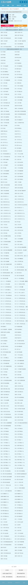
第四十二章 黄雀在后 (19, 108)
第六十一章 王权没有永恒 (6, 414)
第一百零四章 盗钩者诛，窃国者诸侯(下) (9, 272)
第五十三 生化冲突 (4, 403)
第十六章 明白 (17, 71)
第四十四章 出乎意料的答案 (20, 111)
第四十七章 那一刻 (18, 32)
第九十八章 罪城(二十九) (20, 465)
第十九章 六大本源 (4, 77)
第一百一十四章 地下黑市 (20, 284)
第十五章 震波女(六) (19, 510)
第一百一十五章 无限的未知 (6, 490)
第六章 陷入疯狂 (18, 57)
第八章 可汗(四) (4, 136)
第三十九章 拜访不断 (5, 105)
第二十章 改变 (3, 354)
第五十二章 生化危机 (19, 400)
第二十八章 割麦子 (4, 165)
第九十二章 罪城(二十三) (20, 456)
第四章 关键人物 (4, 131)
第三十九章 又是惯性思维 (20, 380)
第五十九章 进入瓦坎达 (5, 411)
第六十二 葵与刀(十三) (19, 210)
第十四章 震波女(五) (5, 510)
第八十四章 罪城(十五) (19, 445)
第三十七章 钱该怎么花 (5, 102)
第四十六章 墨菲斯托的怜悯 (20, 114)
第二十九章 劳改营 (4, 91)
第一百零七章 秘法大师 (5, 275)
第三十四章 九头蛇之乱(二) (6, 539)
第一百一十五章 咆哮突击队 (6, 286)
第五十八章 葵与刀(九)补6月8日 (21, 204)
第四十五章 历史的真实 (5, 114)
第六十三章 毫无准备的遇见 (6, 417)
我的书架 (10, 582)
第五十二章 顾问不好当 (19, 122)
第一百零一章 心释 (4, 267)
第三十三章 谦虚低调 (19, 170)
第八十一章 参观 (4, 238)
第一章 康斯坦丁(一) (19, 490)
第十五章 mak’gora (18, 145)
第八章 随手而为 (4, 337)
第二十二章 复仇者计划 (5, 156)
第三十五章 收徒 (18, 374)
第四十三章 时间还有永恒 (6, 38)
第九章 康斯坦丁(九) (19, 502)
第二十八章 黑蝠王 (4, 530)
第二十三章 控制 (4, 83)
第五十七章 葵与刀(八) (5, 204)
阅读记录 (19, 5)
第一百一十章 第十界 (19, 482)
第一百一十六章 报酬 (19, 286)
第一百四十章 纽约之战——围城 (21, 320)
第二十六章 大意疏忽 (19, 85)
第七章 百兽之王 (18, 335)
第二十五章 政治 (4, 85)
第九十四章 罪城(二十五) (20, 459)
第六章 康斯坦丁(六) (5, 499)
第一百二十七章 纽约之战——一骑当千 (8, 303)
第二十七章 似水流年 (19, 162)
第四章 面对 (17, 54)
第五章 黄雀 (3, 57)
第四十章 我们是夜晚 (5, 383)
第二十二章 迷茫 (4, 522)
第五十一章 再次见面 (5, 122)
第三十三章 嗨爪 (4, 97)
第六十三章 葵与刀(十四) (6, 213)
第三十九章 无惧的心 (19, 179)
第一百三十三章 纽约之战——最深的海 (8, 312)
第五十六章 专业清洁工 (19, 405)
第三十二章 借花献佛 (5, 170)
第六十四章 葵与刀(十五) (20, 213)
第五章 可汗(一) (18, 131)
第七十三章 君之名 (4, 227)
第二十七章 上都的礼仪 (19, 363)
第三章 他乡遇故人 (18, 329)
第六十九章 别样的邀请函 (6, 425)
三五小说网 (6, 2)
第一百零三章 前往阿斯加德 (6, 473)
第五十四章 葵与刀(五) (5, 202)
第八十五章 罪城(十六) (5, 448)
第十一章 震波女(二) (19, 505)
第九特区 (21, 570)
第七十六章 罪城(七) (19, 434)
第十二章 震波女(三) (5, 507)
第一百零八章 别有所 (19, 479)
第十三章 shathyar (4, 68)
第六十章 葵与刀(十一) (19, 207)
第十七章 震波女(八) (19, 513)
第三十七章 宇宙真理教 (19, 46)
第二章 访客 (17, 51)
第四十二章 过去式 (4, 386)
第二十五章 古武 (18, 159)
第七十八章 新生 (18, 233)
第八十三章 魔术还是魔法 (6, 241)
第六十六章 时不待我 (19, 420)
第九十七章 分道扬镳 (5, 261)
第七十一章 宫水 (4, 224)
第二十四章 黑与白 (4, 524)
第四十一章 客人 (4, 108)
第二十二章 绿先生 (18, 80)
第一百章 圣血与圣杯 (19, 468)
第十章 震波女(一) (4, 505)
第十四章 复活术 (18, 68)
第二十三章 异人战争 (19, 522)
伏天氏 (7, 570)
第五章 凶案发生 (18, 332)
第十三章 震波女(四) (19, 507)
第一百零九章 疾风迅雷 (5, 482)
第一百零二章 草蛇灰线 (19, 267)
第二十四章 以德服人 (5, 159)
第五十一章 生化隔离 (5, 400)
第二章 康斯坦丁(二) (5, 493)
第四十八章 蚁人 (18, 117)
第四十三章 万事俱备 (5, 111)
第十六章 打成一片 (4, 349)
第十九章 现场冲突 (18, 151)
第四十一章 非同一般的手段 (20, 41)
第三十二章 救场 (4, 371)
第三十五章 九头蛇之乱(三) (20, 539)
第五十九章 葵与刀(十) (5, 207)
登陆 (21, 2)
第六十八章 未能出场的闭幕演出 (21, 422)
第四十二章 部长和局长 (5, 185)
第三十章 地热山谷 (18, 91)
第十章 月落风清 (4, 340)
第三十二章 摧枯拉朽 (5, 536)
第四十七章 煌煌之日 (19, 391)
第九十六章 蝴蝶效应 (19, 258)
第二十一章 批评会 (18, 519)
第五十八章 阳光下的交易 (20, 408)
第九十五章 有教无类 (5, 258)
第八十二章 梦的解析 (19, 238)
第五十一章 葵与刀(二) (19, 196)
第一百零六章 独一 (18, 272)
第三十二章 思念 (18, 94)
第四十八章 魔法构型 (5, 193)
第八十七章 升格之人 (5, 247)
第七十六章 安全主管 (19, 230)
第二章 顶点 (3, 128)
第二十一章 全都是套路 (5, 80)
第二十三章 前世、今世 (19, 156)
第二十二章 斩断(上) (5, 357)
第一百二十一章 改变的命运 (6, 295)
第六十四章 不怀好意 (19, 417)
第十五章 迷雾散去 (4, 71)
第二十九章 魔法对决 (19, 366)
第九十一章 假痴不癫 (5, 252)
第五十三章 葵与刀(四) (19, 199)
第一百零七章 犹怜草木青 (6, 479)
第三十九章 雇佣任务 (19, 43)
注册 (26, 2)
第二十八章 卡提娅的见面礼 (6, 366)
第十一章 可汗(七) (18, 139)
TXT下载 (25, 16)
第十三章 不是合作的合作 (20, 343)
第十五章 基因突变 (18, 346)
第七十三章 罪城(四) (5, 431)
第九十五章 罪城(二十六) (6, 462)
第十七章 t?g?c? (18, 349)
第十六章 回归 (3, 148)
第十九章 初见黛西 (18, 352)
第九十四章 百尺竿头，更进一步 (21, 255)
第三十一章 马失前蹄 (19, 533)
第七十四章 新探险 (18, 227)
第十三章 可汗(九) (18, 142)
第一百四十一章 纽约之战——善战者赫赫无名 (10, 323)
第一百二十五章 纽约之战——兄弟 (7, 301)
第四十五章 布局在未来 (19, 388)
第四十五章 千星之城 (19, 35)
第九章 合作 (3, 63)
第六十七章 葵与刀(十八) (6, 218)
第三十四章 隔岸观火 (5, 173)
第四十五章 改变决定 (19, 187)
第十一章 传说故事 (4, 66)
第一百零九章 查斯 (4, 278)
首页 (3, 582)
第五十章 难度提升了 (19, 119)
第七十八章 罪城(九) (19, 437)
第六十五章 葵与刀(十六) (6, 216)
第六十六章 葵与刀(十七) (20, 216)
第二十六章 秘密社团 (5, 363)
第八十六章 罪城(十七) (19, 448)
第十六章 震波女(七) (5, 513)
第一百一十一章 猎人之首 (6, 485)
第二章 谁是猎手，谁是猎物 (6, 329)
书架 (25, 5)
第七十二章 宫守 (18, 224)
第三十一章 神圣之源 (5, 94)
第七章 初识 (3, 60)
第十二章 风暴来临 (18, 66)
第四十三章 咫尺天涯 (19, 386)
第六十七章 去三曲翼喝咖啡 (6, 422)
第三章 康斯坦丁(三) (19, 493)
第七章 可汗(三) (18, 134)
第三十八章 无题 (18, 102)
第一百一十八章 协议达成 (20, 289)
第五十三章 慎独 (4, 125)
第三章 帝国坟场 (18, 128)
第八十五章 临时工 (4, 244)
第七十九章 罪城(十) (5, 439)
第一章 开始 (17, 125)
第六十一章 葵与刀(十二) (6, 210)
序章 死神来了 (3, 326)
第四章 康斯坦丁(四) (5, 496)
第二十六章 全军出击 (5, 527)
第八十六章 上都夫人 (19, 244)
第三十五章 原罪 (4, 100)
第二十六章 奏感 (4, 162)
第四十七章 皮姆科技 (5, 117)
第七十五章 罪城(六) (5, 434)
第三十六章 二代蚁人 (5, 377)
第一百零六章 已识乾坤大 (20, 476)
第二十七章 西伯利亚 (5, 88)
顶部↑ (24, 582)
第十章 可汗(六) (4, 139)
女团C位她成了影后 (7, 573)
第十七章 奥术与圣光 (5, 74)
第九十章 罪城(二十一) (19, 454)
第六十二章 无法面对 (19, 414)
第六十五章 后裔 (4, 420)
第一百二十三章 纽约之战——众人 (7, 298)
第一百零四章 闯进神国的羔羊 (21, 473)
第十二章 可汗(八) (4, 142)
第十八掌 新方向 (4, 151)
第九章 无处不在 (18, 337)
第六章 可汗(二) (4, 134)
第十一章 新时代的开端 (19, 340)
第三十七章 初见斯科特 (19, 377)
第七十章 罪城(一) (18, 425)
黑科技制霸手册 (21, 573)
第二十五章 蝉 (17, 524)
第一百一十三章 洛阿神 (5, 284)
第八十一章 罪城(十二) (5, 442)
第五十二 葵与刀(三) (5, 199)
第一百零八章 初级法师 (19, 275)
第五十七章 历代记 (4, 408)
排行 (3, 5)
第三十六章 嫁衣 (4, 176)
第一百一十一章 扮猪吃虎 (6, 281)
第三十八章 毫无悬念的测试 (6, 380)
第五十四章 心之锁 (18, 403)
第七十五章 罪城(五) (19, 431)
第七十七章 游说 (4, 233)
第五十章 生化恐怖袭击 (19, 397)
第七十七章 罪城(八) (5, 437)
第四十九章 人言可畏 (19, 193)
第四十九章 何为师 (4, 397)
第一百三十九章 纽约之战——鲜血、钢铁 (9, 320)
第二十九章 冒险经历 (19, 165)
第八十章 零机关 (18, 235)
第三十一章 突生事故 (19, 168)
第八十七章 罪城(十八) (5, 451)
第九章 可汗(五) (18, 136)
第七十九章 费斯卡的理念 (6, 235)
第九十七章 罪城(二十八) (6, 465)
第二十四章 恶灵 (18, 83)
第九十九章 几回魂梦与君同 (6, 264)
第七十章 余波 (17, 221)
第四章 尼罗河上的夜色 (5, 332)
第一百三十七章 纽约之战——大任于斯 (8, 318)
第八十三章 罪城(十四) (5, 445)
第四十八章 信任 (4, 32)
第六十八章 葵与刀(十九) (20, 218)
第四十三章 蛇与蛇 (18, 185)
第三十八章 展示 (4, 179)
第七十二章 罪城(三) (19, 428)
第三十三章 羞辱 (18, 371)
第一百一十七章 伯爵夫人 (6, 289)
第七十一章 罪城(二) (5, 428)
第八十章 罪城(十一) (19, 439)
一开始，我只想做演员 (7, 576)
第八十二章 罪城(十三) (19, 442)
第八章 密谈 (17, 60)
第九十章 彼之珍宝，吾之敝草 (21, 250)
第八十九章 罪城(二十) (5, 454)
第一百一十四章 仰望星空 (20, 488)
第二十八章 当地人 (18, 88)
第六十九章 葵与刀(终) (5, 221)
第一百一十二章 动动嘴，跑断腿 (21, 281)
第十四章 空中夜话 (4, 346)
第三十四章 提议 (4, 374)
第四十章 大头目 (4, 182)
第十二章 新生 (3, 343)
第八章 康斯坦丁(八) (5, 502)
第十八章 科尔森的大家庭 (6, 352)
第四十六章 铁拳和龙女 (5, 391)
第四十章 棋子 (3, 43)
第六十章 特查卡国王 (19, 411)
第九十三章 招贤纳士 (5, 255)
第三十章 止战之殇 (4, 533)
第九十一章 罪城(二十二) (6, 456)
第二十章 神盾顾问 (18, 77)
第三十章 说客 (3, 168)
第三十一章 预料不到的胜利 (20, 369)
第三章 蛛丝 (3, 54)
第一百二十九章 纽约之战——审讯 (7, 306)
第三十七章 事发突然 (19, 176)
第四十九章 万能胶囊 (5, 119)
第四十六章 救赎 (4, 35)
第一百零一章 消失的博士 (6, 471)
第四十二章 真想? (4, 41)
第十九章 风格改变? (19, 516)
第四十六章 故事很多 (5, 190)
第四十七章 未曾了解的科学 (20, 190)
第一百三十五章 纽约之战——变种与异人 (9, 315)
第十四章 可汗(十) (4, 145)
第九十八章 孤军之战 (19, 261)
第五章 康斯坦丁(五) (19, 496)
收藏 (8, 5)
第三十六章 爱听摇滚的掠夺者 (7, 541)
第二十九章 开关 (18, 530)
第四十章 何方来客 (18, 105)
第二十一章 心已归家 (19, 153)
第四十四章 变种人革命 (5, 388)
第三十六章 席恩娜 (18, 100)
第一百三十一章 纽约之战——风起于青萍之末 (10, 309)
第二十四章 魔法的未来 (5, 360)
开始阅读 (7, 25)
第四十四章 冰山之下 (5, 187)
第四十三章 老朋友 (18, 38)
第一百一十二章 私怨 (19, 485)
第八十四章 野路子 (18, 241)
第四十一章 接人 (18, 383)
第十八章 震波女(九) (5, 516)
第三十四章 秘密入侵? (19, 97)
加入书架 (20, 25)
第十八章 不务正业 (18, 74)
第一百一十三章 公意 (5, 488)
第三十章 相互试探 (4, 369)
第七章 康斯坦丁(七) (19, 499)
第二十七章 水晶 (18, 527)
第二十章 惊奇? (4, 519)
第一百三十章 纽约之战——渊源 (21, 306)
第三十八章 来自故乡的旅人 (6, 46)
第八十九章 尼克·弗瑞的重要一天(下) (8, 250)
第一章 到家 (3, 51)
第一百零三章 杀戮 (4, 269)
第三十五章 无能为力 (19, 173)
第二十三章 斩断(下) (19, 357)
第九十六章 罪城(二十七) (20, 462)
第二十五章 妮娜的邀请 (19, 360)
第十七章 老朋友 (18, 148)
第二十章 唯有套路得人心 (6, 153)
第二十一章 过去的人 (19, 354)
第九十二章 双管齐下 (19, 252)
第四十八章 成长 (18, 394)
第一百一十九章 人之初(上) (6, 292)
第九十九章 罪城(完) (5, 468)
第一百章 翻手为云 (18, 264)
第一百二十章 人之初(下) (20, 292)
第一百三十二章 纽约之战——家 (21, 309)
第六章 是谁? (3, 335)
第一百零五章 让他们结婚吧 (6, 476)
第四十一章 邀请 (18, 182)
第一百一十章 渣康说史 (19, 278)
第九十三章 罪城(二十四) (6, 459)
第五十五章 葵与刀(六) (19, 202)
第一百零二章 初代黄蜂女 (20, 471)
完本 (13, 5)
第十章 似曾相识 (18, 63)
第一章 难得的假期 (18, 326)
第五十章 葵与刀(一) (5, 196)
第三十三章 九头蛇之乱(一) (20, 536)
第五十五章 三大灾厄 (5, 405)
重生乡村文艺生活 (21, 576)
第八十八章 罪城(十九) (19, 451)
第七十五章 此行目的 (5, 230)
